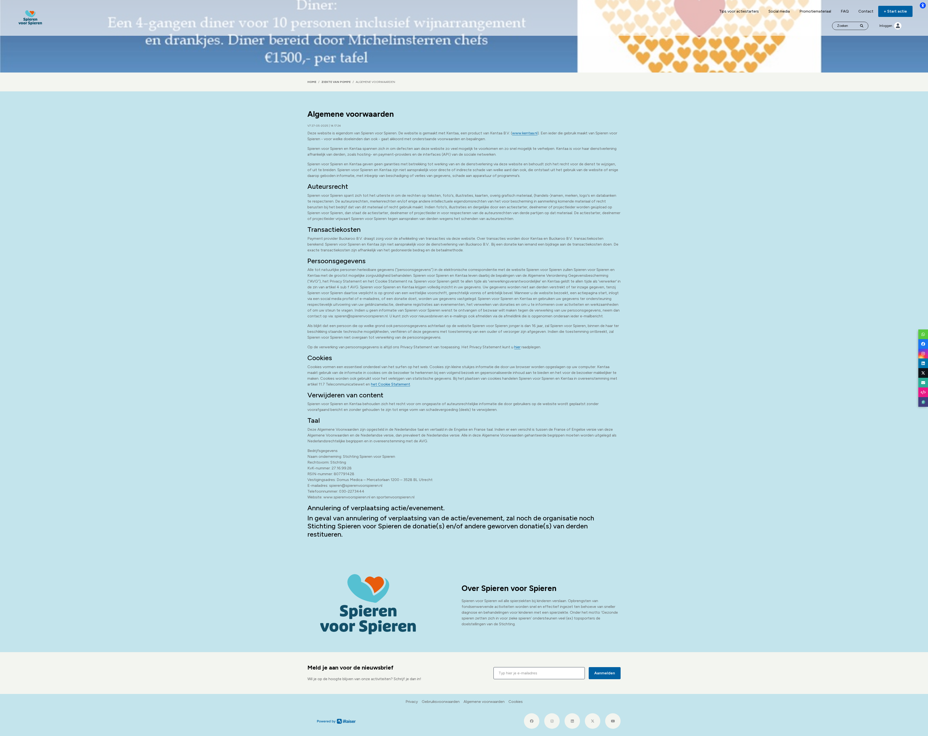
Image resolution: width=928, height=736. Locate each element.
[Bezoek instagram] (552, 721)
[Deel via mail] (923, 382)
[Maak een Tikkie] (923, 402)
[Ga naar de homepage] (30, 17)
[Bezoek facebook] (531, 721)
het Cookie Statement (390, 384)
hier (517, 347)
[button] (539, 673)
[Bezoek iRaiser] (336, 721)
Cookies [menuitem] (515, 701)
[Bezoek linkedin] (572, 721)
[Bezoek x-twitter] (592, 721)
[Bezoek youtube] (613, 721)
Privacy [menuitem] (412, 701)
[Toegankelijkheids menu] (923, 5)
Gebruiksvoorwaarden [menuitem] (441, 701)
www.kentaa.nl (524, 133)
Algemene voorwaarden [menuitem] (484, 701)
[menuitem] (739, 11)
